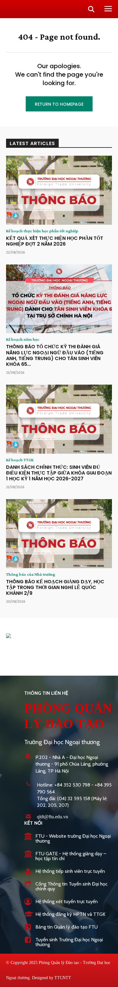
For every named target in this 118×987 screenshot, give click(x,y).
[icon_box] (68, 839)
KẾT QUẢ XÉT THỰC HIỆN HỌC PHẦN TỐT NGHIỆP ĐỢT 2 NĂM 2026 (54, 241)
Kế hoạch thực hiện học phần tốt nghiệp (42, 231)
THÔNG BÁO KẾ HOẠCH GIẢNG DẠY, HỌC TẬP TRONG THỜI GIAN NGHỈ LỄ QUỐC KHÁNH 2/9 (55, 587)
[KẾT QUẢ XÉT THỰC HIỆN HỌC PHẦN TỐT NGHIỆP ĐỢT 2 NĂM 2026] (59, 190)
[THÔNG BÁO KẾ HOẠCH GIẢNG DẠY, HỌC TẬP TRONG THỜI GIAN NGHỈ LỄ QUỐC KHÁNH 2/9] (59, 533)
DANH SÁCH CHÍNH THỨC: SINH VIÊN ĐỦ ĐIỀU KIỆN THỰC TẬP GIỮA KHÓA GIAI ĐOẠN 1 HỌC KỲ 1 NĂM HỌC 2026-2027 (59, 473)
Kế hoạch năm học (22, 339)
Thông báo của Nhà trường (30, 574)
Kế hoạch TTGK (20, 460)
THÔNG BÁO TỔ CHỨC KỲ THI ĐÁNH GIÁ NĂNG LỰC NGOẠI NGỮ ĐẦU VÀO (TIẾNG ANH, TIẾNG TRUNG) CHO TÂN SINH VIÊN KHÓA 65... (54, 355)
